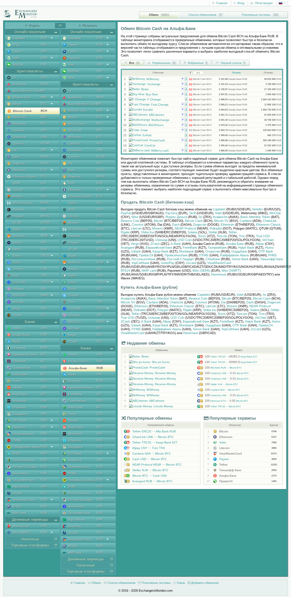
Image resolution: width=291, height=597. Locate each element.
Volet (15, 58)
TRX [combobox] (44, 275)
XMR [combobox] (44, 196)
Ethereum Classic (24, 176)
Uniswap (18, 288)
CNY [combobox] (44, 64)
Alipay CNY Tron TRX (148, 448)
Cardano (18, 130)
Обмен (153, 14)
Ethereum (19, 170)
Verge (16, 308)
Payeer (17, 51)
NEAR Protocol (22, 203)
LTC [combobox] (43, 189)
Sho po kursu (161, 362)
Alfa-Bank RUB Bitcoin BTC (223, 367)
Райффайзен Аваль (26, 447)
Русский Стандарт (25, 466)
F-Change (154, 99)
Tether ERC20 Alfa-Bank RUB (153, 431)
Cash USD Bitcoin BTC (149, 459)
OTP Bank (19, 420)
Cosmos (18, 143)
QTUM (17, 222)
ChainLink (19, 137)
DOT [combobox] (44, 209)
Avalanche (19, 84)
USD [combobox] (44, 44)
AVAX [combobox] (44, 84)
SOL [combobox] (44, 242)
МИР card (19, 513)
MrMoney (152, 79)
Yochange (153, 84)
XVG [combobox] (44, 308)
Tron (15, 275)
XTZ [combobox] (43, 262)
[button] (186, 78)
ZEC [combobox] (44, 315)
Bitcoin (17, 104)
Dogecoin (18, 163)
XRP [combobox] (44, 229)
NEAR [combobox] (45, 202)
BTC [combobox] (44, 103)
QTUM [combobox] (45, 222)
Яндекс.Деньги (176, 217)
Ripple (16, 229)
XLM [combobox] (44, 249)
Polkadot (18, 209)
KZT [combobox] (43, 354)
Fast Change (160, 104)
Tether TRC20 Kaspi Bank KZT (231, 356)
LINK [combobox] (44, 136)
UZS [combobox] (44, 380)
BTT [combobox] (43, 123)
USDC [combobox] (45, 295)
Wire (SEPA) (201, 270)
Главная (221, 3)
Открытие (19, 407)
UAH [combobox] (44, 328)
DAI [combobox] (43, 150)
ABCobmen (156, 114)
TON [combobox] (44, 268)
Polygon (17, 216)
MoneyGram (20, 526)
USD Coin (19, 295)
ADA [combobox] (44, 130)
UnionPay (74, 526)
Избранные (197, 63)
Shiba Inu (18, 236)
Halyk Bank (20, 374)
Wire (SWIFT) (21, 532)
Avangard (18, 348)
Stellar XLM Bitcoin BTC (221, 384)
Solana (17, 242)
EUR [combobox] (44, 525)
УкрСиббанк (20, 486)
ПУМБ (16, 440)
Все (133, 63)
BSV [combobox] (43, 117)
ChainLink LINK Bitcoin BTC (227, 373)
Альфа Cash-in (78, 361)
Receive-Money (165, 373)
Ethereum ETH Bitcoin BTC (226, 401)
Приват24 (19, 427)
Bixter (145, 89)
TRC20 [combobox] (45, 255)
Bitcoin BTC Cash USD (149, 475)
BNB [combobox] (44, 97)
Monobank (19, 400)
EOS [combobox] (100, 183)
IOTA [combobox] (100, 209)
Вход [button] (240, 3)
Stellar (16, 249)
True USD (19, 282)
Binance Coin (21, 97)
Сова (144, 130)
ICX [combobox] (43, 183)
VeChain (18, 302)
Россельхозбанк (23, 460)
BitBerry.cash (160, 150)
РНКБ (16, 453)
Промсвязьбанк (23, 433)
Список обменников (202, 14)
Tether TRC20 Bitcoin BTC (223, 406)
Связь (180, 582)
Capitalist (18, 38)
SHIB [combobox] (44, 235)
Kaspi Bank (20, 394)
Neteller (257, 209)
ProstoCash (157, 140)
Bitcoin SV (19, 117)
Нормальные (163, 63)
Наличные (218, 274)
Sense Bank (20, 473)
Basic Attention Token (26, 90)
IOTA (71, 209)
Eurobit (148, 109)
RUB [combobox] (44, 38)
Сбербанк (213, 259)
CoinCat (149, 145)
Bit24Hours (155, 125)
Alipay (16, 341)
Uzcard (17, 493)
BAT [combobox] (43, 90)
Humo (16, 381)
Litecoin (17, 189)
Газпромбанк (21, 367)
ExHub (147, 135)
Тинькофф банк (23, 480)
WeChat (17, 64)
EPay (16, 44)
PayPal (72, 51)
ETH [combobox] (44, 169)
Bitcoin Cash (22, 111)
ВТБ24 (17, 506)
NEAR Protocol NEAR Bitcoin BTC (156, 464)
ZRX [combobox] (44, 77)
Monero (17, 196)
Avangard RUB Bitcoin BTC (152, 481)
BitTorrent (19, 123)
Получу (236, 72)
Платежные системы (256, 14)
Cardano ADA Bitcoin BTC (222, 390)
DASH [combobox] (45, 156)
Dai (14, 150)
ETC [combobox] (44, 176)
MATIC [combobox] (45, 216)
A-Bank (17, 328)
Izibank (17, 387)
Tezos (16, 262)
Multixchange (160, 120)
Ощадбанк (19, 414)
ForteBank (19, 361)
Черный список (232, 63)
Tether (16, 255)
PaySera (73, 58)
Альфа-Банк (21, 334)
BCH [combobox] (44, 110)
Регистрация (263, 3)
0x (14, 77)
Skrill (192, 213)
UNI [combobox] (43, 288)
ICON (16, 183)
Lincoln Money (163, 406)
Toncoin (17, 269)
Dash (16, 156)
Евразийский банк (24, 354)
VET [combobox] (43, 301)
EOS (70, 183)
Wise (71, 77)
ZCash (17, 315)
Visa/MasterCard (23, 499)
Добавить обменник (204, 582)
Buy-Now (152, 94)
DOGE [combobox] (45, 163)
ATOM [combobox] (45, 143)
